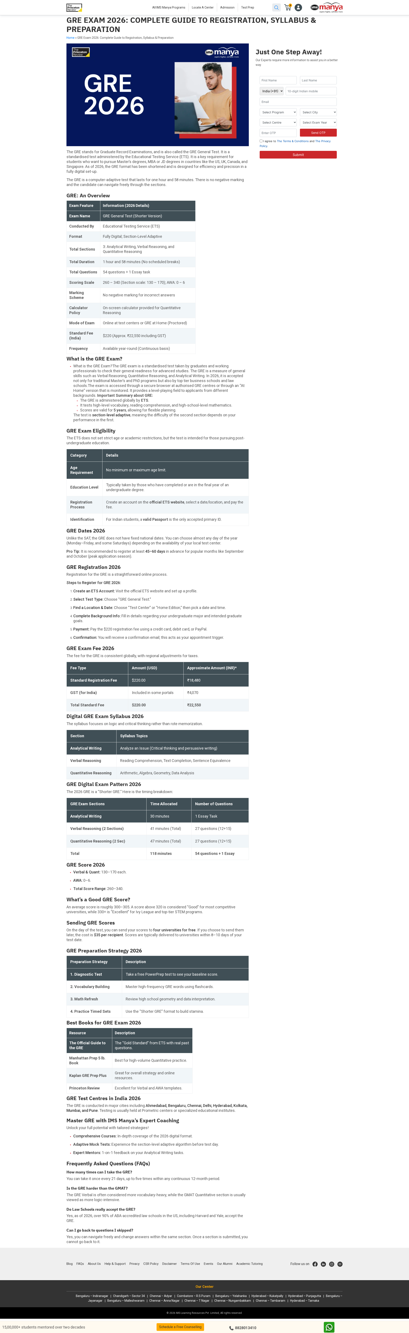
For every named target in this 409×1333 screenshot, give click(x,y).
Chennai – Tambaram (270, 1300)
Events (208, 1264)
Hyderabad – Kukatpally (267, 1296)
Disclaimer (169, 1264)
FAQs (80, 1264)
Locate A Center (203, 7)
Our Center (205, 1287)
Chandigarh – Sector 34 (129, 1296)
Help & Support (115, 1264)
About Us (94, 1264)
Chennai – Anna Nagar (164, 1300)
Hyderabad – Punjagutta (304, 1296)
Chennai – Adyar (161, 1296)
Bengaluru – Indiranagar (92, 1296)
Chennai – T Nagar (196, 1300)
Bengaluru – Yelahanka (231, 1296)
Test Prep (247, 7)
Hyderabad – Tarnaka (304, 1300)
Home (70, 37)
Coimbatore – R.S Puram (193, 1296)
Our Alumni (224, 1264)
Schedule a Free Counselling (180, 1327)
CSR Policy (150, 1264)
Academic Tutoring (249, 1264)
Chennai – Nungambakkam (232, 1300)
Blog (69, 1264)
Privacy (135, 1264)
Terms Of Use (190, 1264)
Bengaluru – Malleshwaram (125, 1300)
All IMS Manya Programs (168, 7)
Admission (227, 7)
